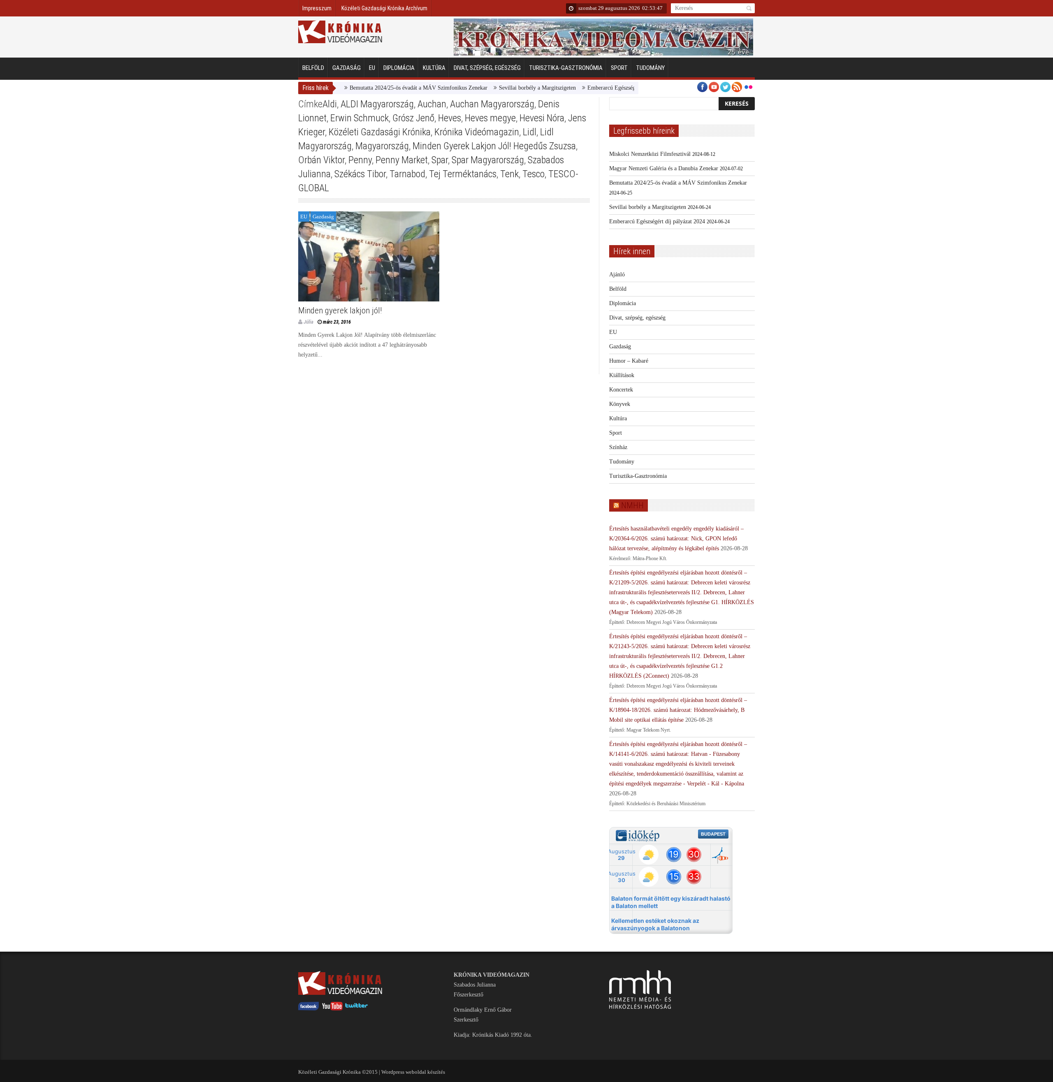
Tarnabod (407, 174)
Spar (439, 160)
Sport (619, 68)
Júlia (308, 322)
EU (372, 68)
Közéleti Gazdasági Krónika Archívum (384, 8)
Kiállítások (621, 375)
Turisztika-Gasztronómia (566, 68)
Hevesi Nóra (542, 118)
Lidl (529, 132)
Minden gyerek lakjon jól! (340, 310)
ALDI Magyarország (377, 104)
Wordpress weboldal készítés (413, 1072)
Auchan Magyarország (492, 104)
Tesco (533, 174)
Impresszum (317, 8)
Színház (618, 447)
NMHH (632, 505)
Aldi (329, 104)
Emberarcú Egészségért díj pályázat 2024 (608, 88)
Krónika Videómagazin (476, 132)
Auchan (431, 104)
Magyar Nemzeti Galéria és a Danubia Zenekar (663, 168)
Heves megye (490, 118)
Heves (449, 118)
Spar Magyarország (488, 160)
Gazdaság (346, 68)
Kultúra (434, 68)
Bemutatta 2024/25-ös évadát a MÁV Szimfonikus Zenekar (392, 88)
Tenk (509, 174)
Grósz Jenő (413, 118)
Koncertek (621, 390)
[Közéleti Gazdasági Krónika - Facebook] (308, 1009)
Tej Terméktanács (462, 174)
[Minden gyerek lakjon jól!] (368, 256)
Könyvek (619, 404)
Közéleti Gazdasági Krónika (380, 132)
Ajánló (617, 274)
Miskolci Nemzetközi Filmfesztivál (650, 154)
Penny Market (402, 160)
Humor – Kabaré (628, 361)
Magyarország (382, 146)
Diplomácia (399, 68)
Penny (360, 160)
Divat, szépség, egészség (487, 68)
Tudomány (650, 68)
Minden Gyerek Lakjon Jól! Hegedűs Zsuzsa (494, 146)
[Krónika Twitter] (356, 1009)
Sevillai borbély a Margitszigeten (510, 88)
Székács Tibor (360, 174)
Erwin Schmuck (359, 118)
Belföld (313, 68)
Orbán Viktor (321, 160)
